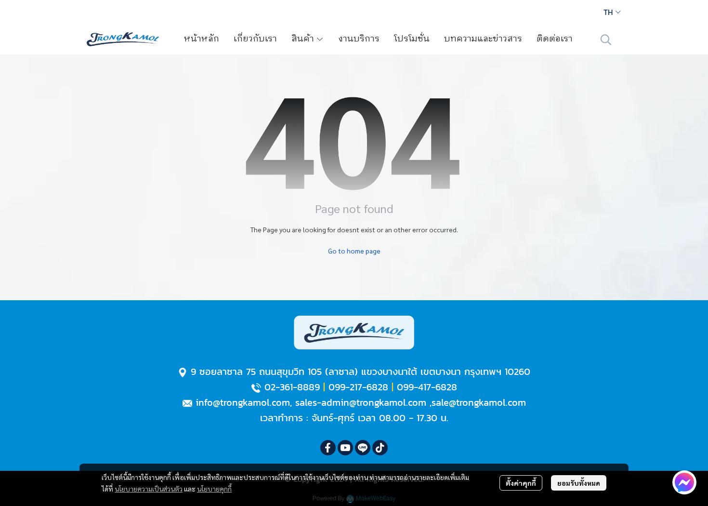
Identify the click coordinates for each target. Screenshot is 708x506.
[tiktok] (380, 447)
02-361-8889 (292, 387)
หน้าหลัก (201, 39)
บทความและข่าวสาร (483, 39)
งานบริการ (359, 39)
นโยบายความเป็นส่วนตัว (149, 488)
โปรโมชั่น (412, 39)
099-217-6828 (358, 387)
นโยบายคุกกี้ (214, 488)
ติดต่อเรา (555, 39)
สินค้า (303, 39)
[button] (612, 12)
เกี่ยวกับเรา (255, 39)
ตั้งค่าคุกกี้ (521, 483)
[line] (362, 447)
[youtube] (345, 447)
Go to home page (354, 250)
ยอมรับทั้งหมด (578, 483)
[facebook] (328, 447)
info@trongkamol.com (243, 402)
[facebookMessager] (684, 482)
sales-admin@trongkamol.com (360, 402)
